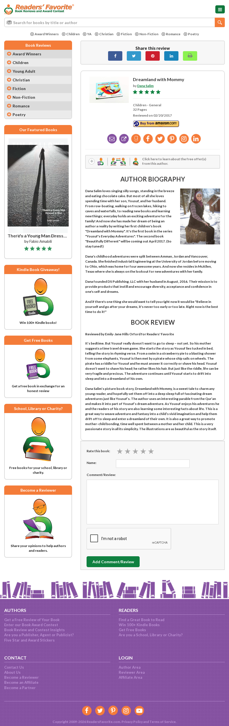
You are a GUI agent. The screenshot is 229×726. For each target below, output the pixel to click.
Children (73, 34)
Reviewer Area (132, 672)
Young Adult (24, 71)
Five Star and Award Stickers (29, 640)
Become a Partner (20, 687)
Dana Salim (145, 86)
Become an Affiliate (21, 682)
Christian (106, 34)
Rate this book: (98, 451)
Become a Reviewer (21, 677)
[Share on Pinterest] (152, 56)
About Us (12, 672)
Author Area (129, 667)
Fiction (126, 34)
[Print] (190, 56)
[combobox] (114, 22)
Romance (173, 34)
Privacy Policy (132, 722)
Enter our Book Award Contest (31, 625)
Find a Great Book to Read (141, 619)
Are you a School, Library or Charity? (151, 635)
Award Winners (47, 34)
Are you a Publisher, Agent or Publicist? (39, 635)
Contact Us (14, 667)
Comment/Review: (101, 475)
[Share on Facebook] (115, 56)
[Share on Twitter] (134, 56)
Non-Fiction (148, 34)
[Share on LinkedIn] (171, 56)
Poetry (193, 34)
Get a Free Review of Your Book (31, 619)
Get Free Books (132, 630)
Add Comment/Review (113, 561)
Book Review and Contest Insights (34, 630)
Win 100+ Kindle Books (139, 625)
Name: (91, 463)
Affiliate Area (130, 677)
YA (89, 34)
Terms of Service (162, 722)
